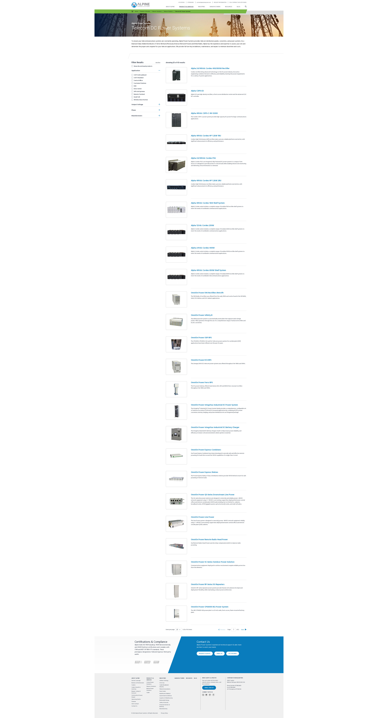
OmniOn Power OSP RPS (201, 337)
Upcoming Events (136, 699)
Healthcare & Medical (164, 694)
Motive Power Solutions (150, 689)
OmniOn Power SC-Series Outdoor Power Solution (212, 562)
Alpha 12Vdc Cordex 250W (202, 225)
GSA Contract (135, 704)
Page (229, 630)
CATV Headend (138, 78)
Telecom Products (168, 11)
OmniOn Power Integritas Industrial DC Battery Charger (215, 427)
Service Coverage (136, 681)
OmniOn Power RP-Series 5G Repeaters (207, 584)
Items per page (170, 630)
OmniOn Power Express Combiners (206, 449)
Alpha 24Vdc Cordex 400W (203, 248)
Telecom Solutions (157, 11)
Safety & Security (163, 703)
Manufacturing (163, 709)
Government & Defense (165, 696)
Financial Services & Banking (164, 706)
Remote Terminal (139, 94)
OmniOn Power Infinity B (201, 315)
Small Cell (137, 97)
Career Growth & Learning (136, 688)
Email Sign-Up (209, 688)
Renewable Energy (164, 700)
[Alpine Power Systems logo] (141, 4)
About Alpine (170, 7)
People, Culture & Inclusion (136, 692)
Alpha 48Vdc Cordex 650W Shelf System (208, 270)
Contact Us (134, 706)
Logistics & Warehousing (166, 698)
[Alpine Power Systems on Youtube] (206, 694)
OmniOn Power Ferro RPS (202, 382)
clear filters (158, 62)
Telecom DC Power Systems (182, 11)
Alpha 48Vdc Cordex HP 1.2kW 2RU (206, 180)
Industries (201, 7)
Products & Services (186, 7)
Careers (134, 685)
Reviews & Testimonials (138, 683)
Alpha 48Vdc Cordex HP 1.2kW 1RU (206, 135)
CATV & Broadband (140, 75)
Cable (148, 693)
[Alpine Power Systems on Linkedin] (203, 694)
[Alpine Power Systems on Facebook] (213, 694)
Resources (228, 7)
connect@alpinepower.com (204, 2)
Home (136, 11)
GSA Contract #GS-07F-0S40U (237, 2)
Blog (238, 7)
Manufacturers (215, 7)
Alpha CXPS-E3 (197, 90)
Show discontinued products (143, 66)
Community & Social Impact (137, 696)
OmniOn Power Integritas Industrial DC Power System (214, 405)
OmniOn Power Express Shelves (204, 472)
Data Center (138, 89)
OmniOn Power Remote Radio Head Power (209, 539)
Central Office (138, 80)
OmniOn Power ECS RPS (201, 360)
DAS (135, 86)
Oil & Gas (161, 683)
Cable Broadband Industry (164, 686)
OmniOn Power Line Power (202, 517)
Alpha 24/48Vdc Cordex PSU (203, 158)
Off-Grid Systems (139, 91)
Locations (181, 2)
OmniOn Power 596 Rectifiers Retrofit (207, 292)
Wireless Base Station (141, 100)
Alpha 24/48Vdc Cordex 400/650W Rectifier (210, 68)
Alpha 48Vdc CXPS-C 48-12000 (204, 113)
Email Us (219, 654)
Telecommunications (164, 689)
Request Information (220, 2)
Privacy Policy (164, 713)
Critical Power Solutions (150, 683)
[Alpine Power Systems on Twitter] (209, 694)
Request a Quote (204, 654)
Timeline (134, 702)
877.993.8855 (191, 2)
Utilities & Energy (163, 681)
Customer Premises (140, 83)
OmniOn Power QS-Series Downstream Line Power (212, 494)
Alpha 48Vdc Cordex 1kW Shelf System (208, 203)
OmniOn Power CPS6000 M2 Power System (209, 606)
